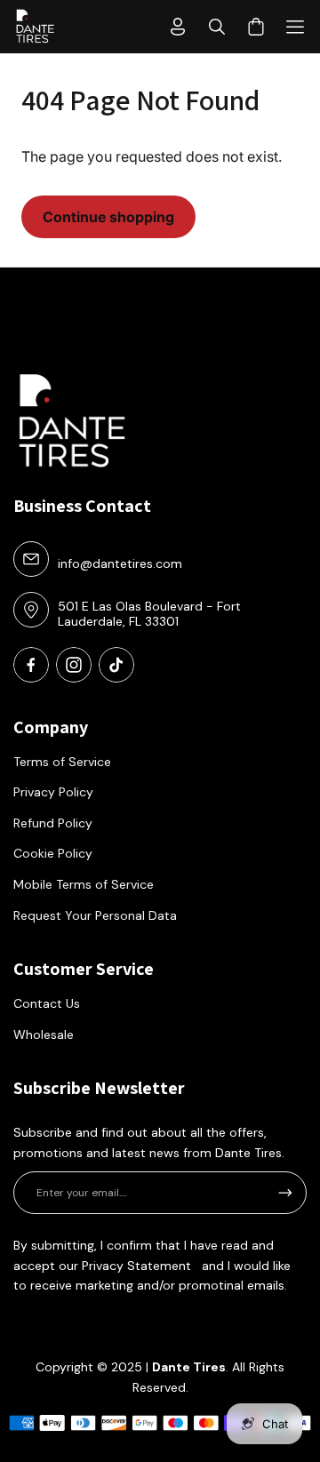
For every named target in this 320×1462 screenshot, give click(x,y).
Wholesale (43, 1035)
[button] (295, 26)
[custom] (31, 665)
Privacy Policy (53, 792)
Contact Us (46, 1003)
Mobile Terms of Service (83, 884)
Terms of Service (62, 762)
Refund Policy (52, 823)
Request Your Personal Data (95, 915)
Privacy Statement (136, 1266)
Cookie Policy (52, 853)
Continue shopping (108, 217)
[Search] (217, 26)
